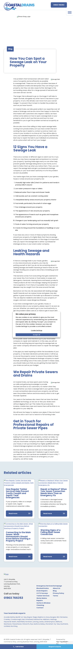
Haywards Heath (10, 622)
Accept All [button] (36, 335)
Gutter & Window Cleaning (43, 604)
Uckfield (7, 626)
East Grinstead (27, 619)
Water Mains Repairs (41, 599)
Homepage (57, 586)
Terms (55, 596)
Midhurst (59, 622)
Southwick (64, 624)
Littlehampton (49, 622)
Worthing (13, 626)
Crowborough (16, 619)
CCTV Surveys (42, 593)
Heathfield (21, 622)
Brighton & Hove (44, 617)
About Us (56, 588)
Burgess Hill (54, 617)
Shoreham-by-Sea (53, 624)
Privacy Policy (58, 593)
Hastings (53, 619)
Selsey (42, 624)
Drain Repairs (41, 591)
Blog (55, 591)
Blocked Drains (42, 588)
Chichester (63, 617)
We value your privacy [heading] (26, 314)
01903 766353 (58, 5)
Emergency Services (44, 586)
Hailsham (46, 619)
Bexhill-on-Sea (21, 617)
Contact (39, 608)
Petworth (25, 624)
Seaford (36, 624)
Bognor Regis (32, 617)
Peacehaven (17, 624)
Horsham (28, 622)
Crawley (7, 619)
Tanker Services (42, 596)
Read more (13, 513)
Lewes (41, 622)
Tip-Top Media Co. (62, 643)
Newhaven (8, 624)
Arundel (7, 617)
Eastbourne (37, 619)
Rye (31, 624)
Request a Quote (55, 647)
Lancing (35, 622)
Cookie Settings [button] (36, 330)
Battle (12, 617)
